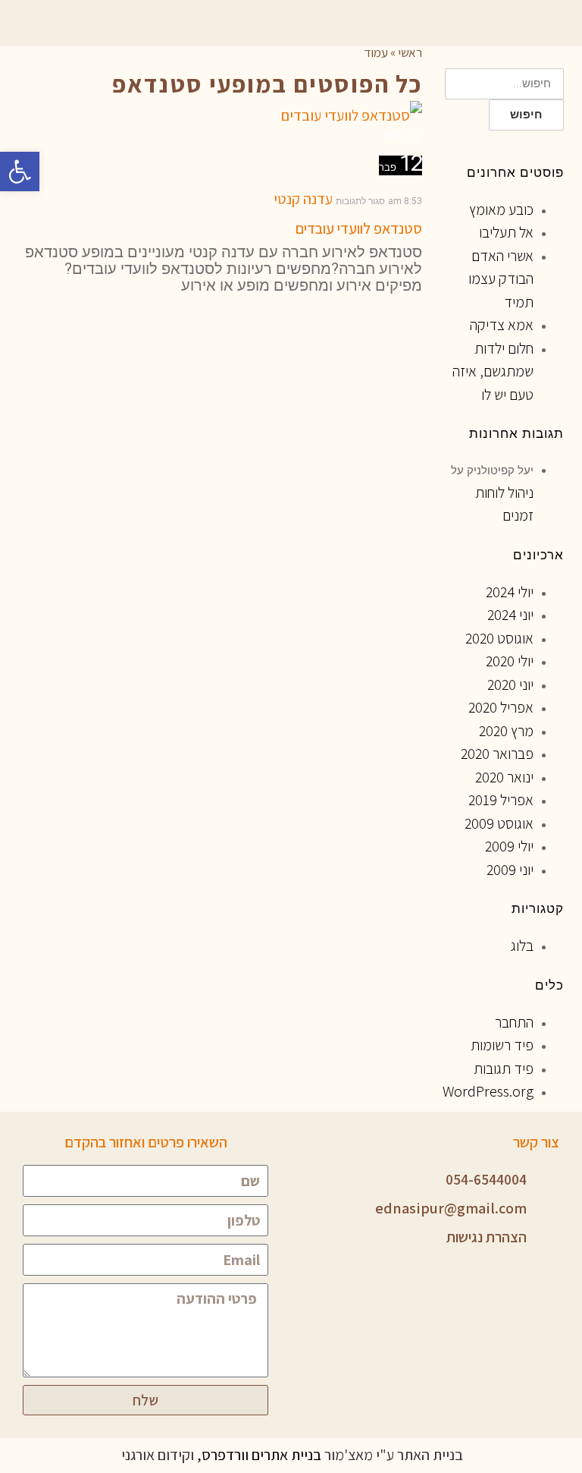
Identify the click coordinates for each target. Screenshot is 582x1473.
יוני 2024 (510, 615)
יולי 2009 (509, 846)
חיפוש (526, 114)
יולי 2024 (510, 592)
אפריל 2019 (501, 800)
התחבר (514, 1022)
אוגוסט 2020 (499, 638)
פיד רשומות (502, 1045)
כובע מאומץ (501, 209)
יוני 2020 (510, 684)
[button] (19, 171)
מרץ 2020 (506, 731)
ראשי (410, 52)
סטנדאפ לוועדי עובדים (359, 228)
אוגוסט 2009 (499, 823)
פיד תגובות (504, 1068)
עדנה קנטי (303, 199)
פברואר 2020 (497, 753)
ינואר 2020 (504, 777)
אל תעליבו (506, 232)
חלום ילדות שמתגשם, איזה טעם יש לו (493, 371)
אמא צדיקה (502, 325)
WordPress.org (488, 1091)
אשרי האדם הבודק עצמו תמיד (501, 279)
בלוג (522, 945)
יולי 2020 (510, 661)
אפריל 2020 (501, 707)
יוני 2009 (510, 870)
